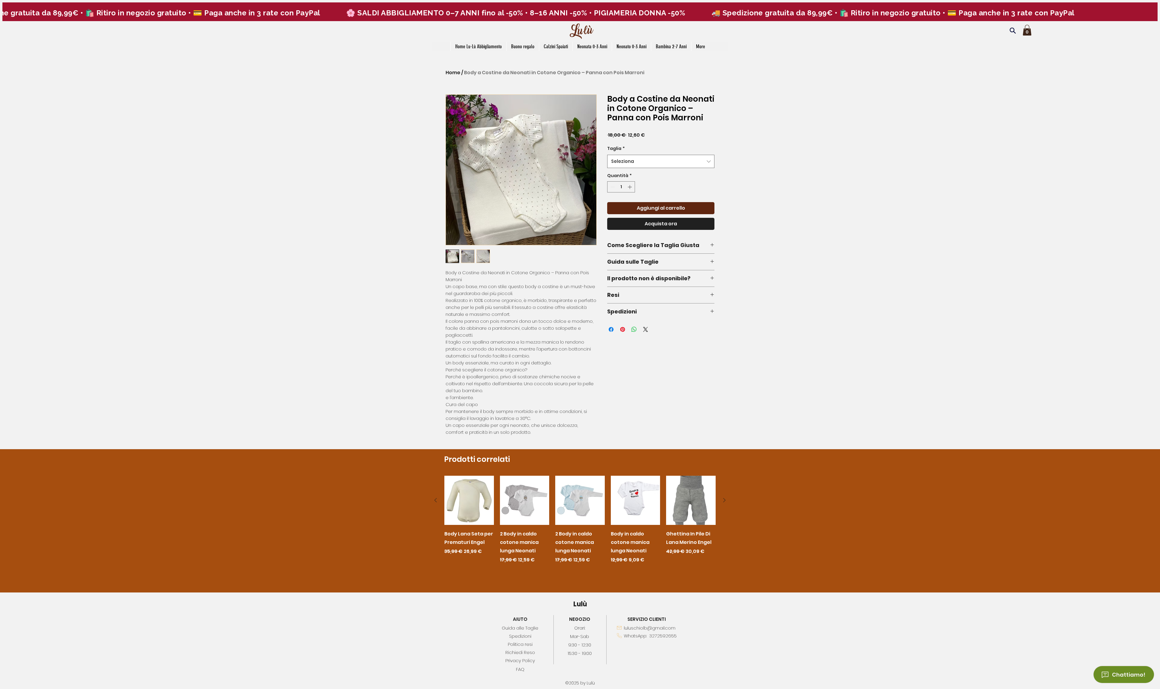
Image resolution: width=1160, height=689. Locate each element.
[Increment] (630, 187)
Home (453, 72)
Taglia (616, 148)
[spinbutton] (621, 187)
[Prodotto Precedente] (435, 500)
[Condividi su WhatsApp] (634, 329)
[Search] (1012, 30)
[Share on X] (645, 329)
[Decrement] (612, 187)
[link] (1027, 30)
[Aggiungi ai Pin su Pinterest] (622, 329)
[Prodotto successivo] (724, 500)
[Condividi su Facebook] (611, 329)
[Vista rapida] (469, 500)
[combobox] (660, 161)
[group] (580, 524)
